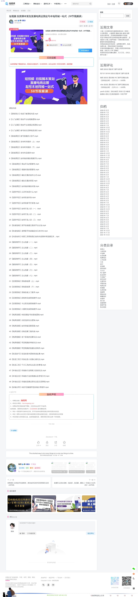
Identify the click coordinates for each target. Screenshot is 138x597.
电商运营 (103, 285)
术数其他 (103, 283)
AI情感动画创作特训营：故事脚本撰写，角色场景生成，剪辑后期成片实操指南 (115, 45)
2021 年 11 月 (105, 233)
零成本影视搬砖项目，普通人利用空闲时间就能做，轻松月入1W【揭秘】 (115, 49)
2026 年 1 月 (104, 125)
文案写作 (103, 281)
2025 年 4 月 (104, 145)
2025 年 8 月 (104, 136)
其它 (101, 264)
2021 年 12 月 (105, 230)
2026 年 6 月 (104, 114)
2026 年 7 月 (104, 112)
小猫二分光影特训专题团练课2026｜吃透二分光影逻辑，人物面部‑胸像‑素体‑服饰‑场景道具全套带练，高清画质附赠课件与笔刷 (114, 33)
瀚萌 (15, 20)
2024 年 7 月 (104, 164)
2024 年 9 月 (104, 160)
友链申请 (44, 577)
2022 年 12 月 (105, 205)
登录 (109, 4)
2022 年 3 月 (104, 224)
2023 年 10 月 (105, 183)
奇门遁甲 (103, 273)
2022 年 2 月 (104, 226)
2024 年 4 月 (104, 170)
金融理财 (103, 303)
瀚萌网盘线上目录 (98, 595)
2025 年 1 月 (104, 151)
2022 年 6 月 (104, 217)
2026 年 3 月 (104, 121)
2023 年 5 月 (104, 194)
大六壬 (102, 270)
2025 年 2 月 (104, 149)
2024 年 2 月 (104, 175)
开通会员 (129, 4)
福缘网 (102, 292)
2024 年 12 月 (105, 153)
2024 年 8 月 (104, 162)
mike (101, 84)
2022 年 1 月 (104, 228)
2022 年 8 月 (104, 213)
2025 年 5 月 (104, 142)
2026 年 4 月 (104, 119)
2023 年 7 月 (104, 190)
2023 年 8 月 (104, 187)
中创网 (102, 253)
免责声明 (51, 577)
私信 (91, 22)
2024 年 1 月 (104, 177)
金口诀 (102, 300)
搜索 (101, 12)
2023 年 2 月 (104, 200)
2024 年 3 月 (104, 172)
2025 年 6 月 (104, 140)
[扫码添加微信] (134, 569)
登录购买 (86, 50)
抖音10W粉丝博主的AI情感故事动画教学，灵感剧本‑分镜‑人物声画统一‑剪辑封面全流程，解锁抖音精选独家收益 (115, 39)
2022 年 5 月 (104, 220)
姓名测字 (103, 275)
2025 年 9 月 (104, 134)
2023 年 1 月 (104, 202)
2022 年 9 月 (104, 211)
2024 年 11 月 (105, 155)
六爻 (101, 262)
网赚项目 (103, 296)
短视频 (23, 10)
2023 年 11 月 (105, 181)
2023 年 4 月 (104, 196)
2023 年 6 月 (104, 192)
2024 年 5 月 (104, 168)
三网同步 (26, 3)
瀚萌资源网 (55, 580)
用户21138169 (105, 73)
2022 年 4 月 (104, 222)
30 (32, 468)
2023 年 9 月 (104, 185)
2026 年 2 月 (104, 123)
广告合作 (59, 577)
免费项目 (103, 258)
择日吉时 (103, 279)
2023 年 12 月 (105, 179)
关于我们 (67, 577)
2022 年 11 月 (105, 207)
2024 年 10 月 (105, 157)
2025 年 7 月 (104, 138)
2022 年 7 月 (104, 215)
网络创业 (36, 3)
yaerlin (102, 91)
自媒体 (102, 298)
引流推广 (103, 277)
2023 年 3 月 (104, 198)
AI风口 (102, 249)
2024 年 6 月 (104, 166)
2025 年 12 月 (105, 127)
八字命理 (103, 260)
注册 (113, 4)
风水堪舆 (103, 307)
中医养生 (57, 3)
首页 (9, 10)
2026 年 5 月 (104, 117)
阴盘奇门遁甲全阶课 (115, 69)
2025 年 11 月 (105, 129)
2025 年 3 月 (104, 147)
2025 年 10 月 (105, 132)
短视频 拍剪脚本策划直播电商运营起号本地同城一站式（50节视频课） (46, 16)
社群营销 (103, 290)
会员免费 (103, 255)
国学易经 (103, 268)
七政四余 (103, 251)
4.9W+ (22, 468)
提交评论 (91, 533)
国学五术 (47, 3)
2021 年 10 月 (105, 235)
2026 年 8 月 (104, 110)
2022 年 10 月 (105, 209)
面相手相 (103, 305)
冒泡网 (102, 266)
